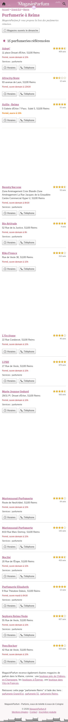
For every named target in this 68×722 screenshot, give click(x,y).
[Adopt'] (34, 55)
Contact (33, 712)
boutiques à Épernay (32, 679)
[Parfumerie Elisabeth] (34, 593)
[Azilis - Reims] (34, 109)
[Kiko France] (34, 257)
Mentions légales (20, 712)
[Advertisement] (34, 457)
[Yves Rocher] (34, 650)
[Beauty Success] (34, 196)
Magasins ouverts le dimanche (22, 30)
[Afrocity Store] (34, 82)
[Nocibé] (34, 563)
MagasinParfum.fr (37, 709)
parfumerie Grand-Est (13, 693)
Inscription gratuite (47, 712)
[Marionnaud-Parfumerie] (34, 505)
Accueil (4, 4)
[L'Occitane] (34, 340)
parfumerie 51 (32, 693)
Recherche (64, 4)
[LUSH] (34, 368)
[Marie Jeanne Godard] (34, 398)
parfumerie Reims (49, 693)
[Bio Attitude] (34, 230)
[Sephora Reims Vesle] (34, 622)
